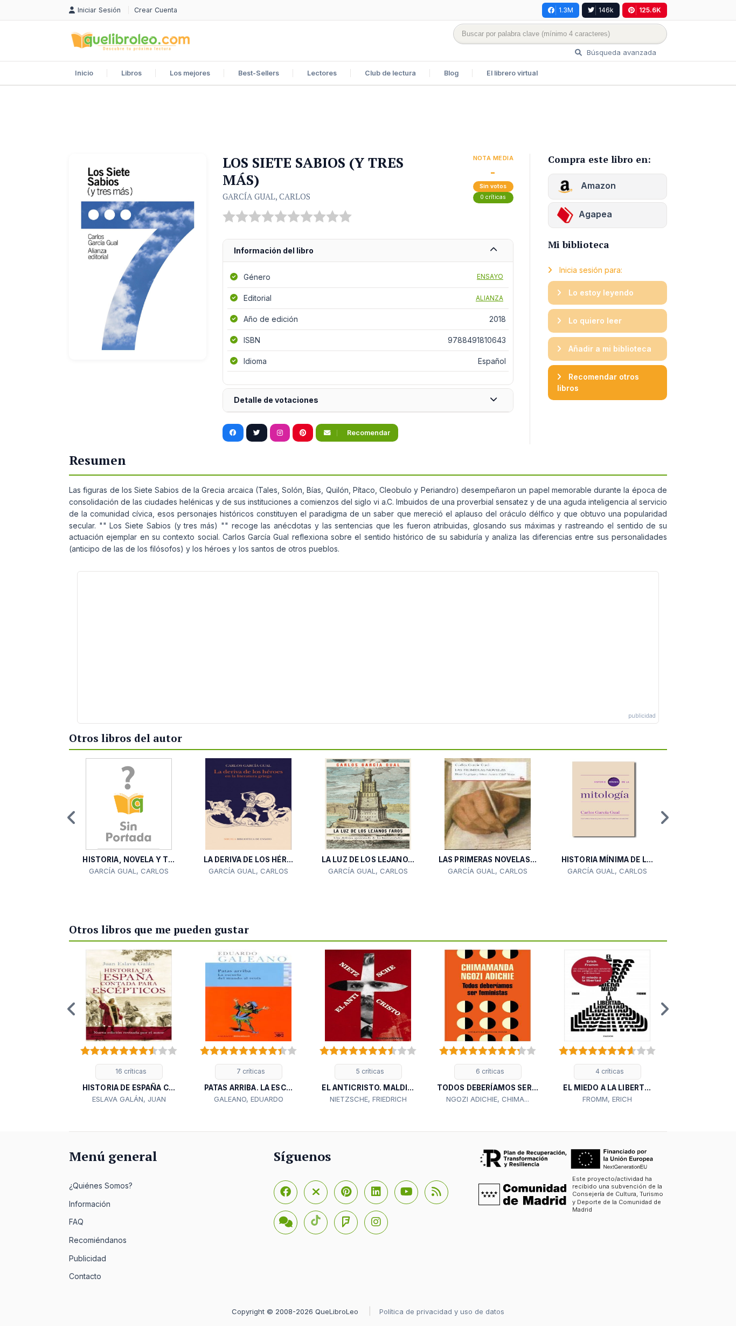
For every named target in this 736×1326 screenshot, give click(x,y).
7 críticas (250, 1071)
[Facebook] (285, 1192)
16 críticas (130, 1071)
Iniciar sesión (100, 10)
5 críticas (369, 1071)
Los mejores (190, 73)
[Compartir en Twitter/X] (256, 433)
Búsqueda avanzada (620, 52)
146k (606, 10)
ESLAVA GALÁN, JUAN (129, 1099)
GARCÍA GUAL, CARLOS (266, 196)
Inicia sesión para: (589, 269)
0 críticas (493, 197)
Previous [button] (71, 817)
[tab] (368, 251)
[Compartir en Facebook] (233, 433)
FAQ (76, 1221)
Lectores (322, 73)
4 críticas (609, 1071)
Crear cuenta (155, 10)
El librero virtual (512, 73)
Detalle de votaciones (276, 399)
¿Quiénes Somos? (101, 1185)
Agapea (595, 214)
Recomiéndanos (98, 1240)
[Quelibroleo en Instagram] (280, 433)
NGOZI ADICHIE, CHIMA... (487, 1099)
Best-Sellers (258, 73)
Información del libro (274, 250)
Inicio (84, 73)
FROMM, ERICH (607, 1099)
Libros (131, 73)
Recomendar (367, 433)
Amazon (597, 185)
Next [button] (664, 817)
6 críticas (489, 1071)
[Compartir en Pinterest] (303, 433)
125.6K (650, 10)
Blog (451, 73)
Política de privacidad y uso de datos (441, 1311)
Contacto (85, 1276)
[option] (129, 817)
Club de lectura (390, 73)
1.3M (566, 10)
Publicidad (87, 1258)
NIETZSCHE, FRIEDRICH (368, 1099)
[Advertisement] (368, 121)
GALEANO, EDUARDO (248, 1099)
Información (89, 1203)
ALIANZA (489, 298)
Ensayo (490, 276)
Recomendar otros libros (598, 382)
